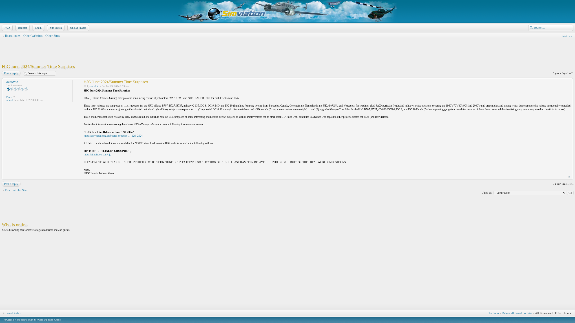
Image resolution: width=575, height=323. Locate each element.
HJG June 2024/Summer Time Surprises (38, 66)
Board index (12, 35)
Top (569, 177)
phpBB (20, 319)
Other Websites (32, 35)
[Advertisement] (287, 49)
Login (38, 27)
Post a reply (11, 73)
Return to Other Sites (16, 190)
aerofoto (95, 86)
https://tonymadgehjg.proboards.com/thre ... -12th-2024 (113, 135)
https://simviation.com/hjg (97, 154)
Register (22, 27)
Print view (567, 36)
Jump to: (487, 192)
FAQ (7, 27)
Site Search (56, 27)
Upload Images (78, 27)
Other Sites (52, 35)
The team (493, 313)
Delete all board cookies (517, 313)
